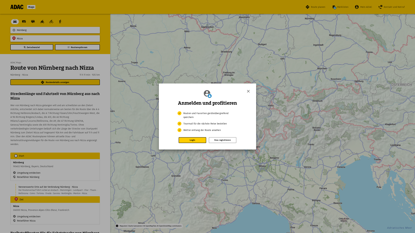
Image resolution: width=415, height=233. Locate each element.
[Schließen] (248, 91)
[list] (207, 121)
